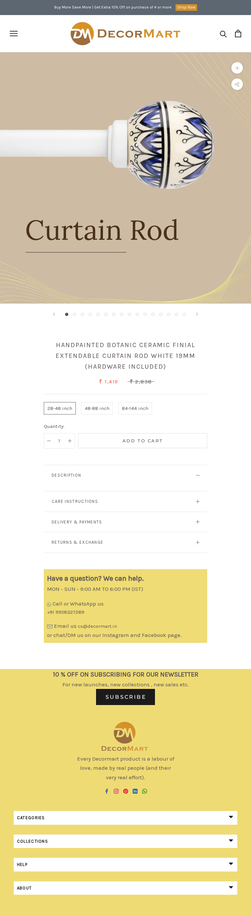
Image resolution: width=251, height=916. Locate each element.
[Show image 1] (66, 314)
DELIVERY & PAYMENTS (77, 522)
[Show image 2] (74, 314)
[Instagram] (116, 791)
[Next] (197, 314)
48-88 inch (97, 408)
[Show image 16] (184, 314)
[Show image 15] (176, 314)
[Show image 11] (145, 314)
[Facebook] (106, 791)
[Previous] (54, 314)
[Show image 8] (121, 314)
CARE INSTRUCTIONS (75, 501)
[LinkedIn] (135, 791)
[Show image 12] (153, 314)
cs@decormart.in (97, 626)
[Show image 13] (160, 314)
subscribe (126, 697)
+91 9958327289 (65, 612)
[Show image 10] (137, 314)
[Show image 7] (113, 314)
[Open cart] (238, 33)
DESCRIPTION (66, 475)
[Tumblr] (144, 791)
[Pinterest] (125, 791)
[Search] (223, 33)
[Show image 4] (90, 314)
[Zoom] (237, 68)
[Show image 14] (168, 314)
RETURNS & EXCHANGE (77, 542)
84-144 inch (135, 408)
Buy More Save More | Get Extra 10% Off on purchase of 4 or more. (113, 7)
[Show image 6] (106, 314)
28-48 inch (59, 408)
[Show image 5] (98, 314)
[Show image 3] (82, 314)
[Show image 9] (129, 314)
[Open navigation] (14, 33)
